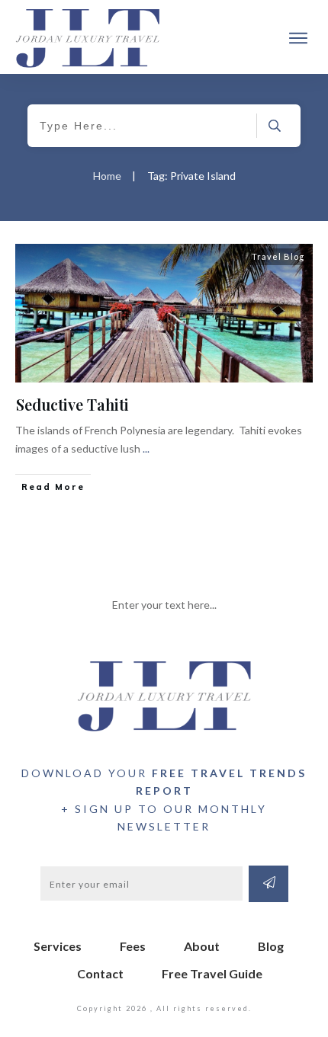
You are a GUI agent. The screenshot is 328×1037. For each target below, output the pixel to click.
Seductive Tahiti (72, 404)
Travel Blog (278, 256)
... (146, 448)
